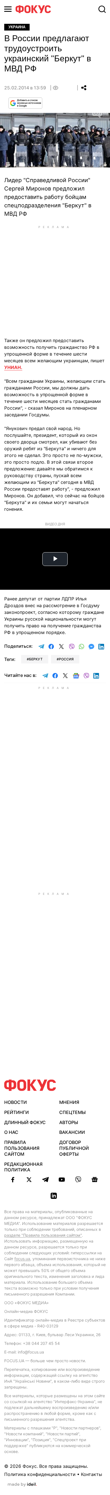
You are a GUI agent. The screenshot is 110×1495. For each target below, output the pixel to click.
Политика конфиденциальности (40, 1474)
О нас (11, 1132)
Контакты (91, 1474)
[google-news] (94, 1179)
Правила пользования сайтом (21, 1148)
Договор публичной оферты (74, 1148)
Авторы (68, 1122)
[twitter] (29, 1179)
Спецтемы (72, 1112)
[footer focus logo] (30, 1085)
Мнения (69, 1102)
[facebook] (12, 1179)
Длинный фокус (25, 1122)
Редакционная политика (23, 1167)
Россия (66, 659)
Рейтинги (16, 1112)
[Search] (102, 9)
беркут (36, 659)
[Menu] (8, 9)
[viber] (78, 1179)
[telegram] (45, 1179)
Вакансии (72, 1132)
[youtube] (62, 1179)
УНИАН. (13, 367)
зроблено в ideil (22, 1485)
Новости (15, 1102)
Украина (16, 27)
